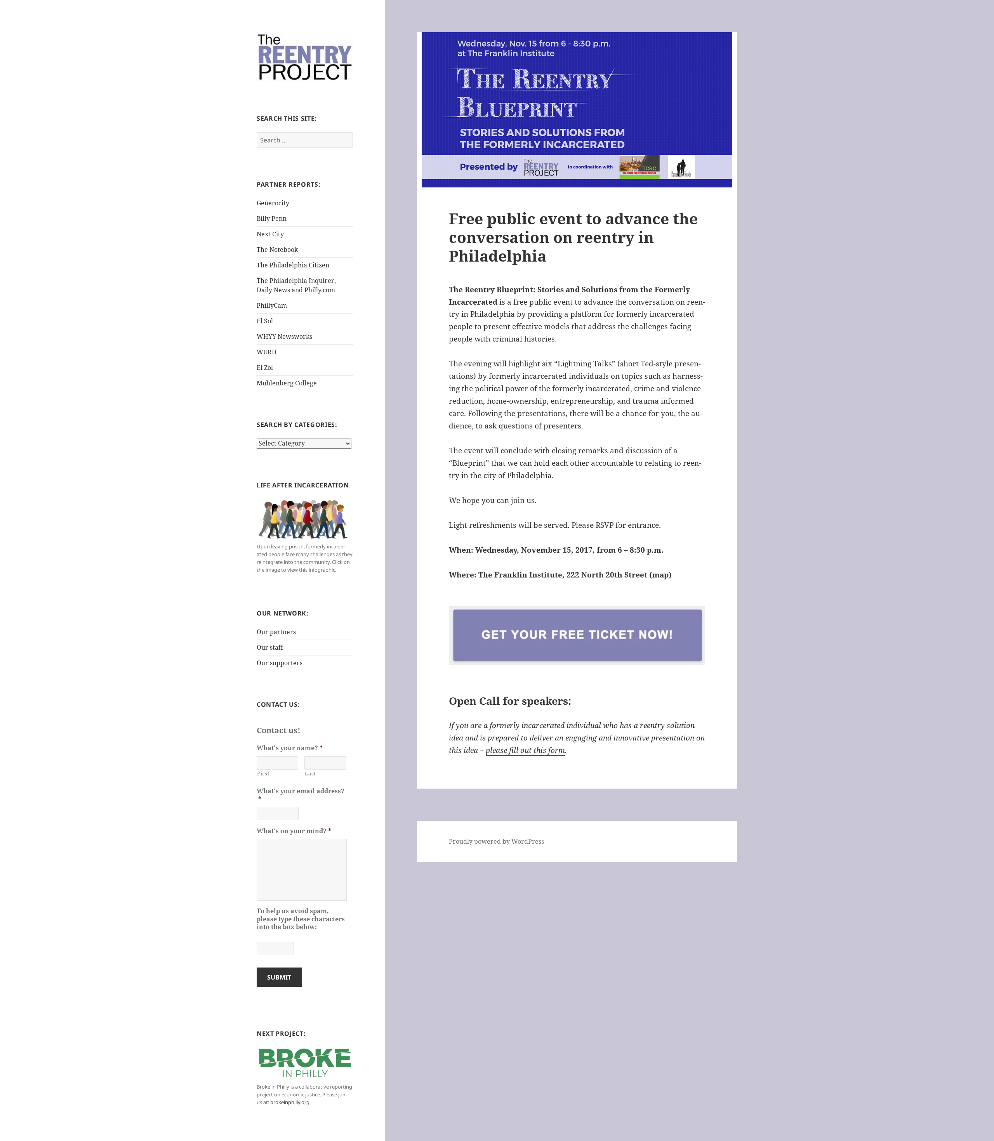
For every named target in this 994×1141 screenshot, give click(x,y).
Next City (270, 234)
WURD (266, 352)
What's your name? (290, 748)
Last (310, 773)
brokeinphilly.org (289, 1102)
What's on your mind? (294, 831)
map (660, 575)
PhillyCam (272, 305)
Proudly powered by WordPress (496, 841)
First (263, 773)
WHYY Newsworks (284, 336)
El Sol (265, 321)
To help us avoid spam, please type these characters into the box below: (301, 919)
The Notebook (277, 249)
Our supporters (279, 663)
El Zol (265, 367)
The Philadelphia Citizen (293, 265)
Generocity (273, 203)
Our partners (276, 632)
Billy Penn (272, 218)
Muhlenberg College (287, 383)
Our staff (270, 647)
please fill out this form (525, 750)
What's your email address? (300, 795)
